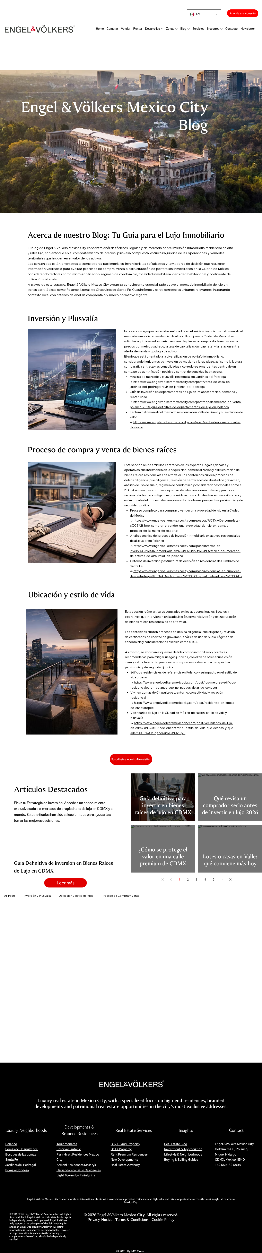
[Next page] (222, 879)
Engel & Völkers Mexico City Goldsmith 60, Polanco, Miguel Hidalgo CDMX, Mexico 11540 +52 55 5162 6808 (234, 1154)
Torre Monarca (66, 1144)
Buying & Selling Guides (181, 1159)
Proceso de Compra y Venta (120, 896)
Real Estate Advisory (125, 1165)
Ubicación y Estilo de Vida (76, 896)
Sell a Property (121, 1149)
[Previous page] (170, 879)
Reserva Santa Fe (68, 1149)
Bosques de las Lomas (20, 1154)
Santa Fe (11, 1159)
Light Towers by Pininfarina (75, 1175)
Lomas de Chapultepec (21, 1149)
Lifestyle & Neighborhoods (183, 1154)
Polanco (11, 1144)
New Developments (124, 1159)
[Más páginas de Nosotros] (221, 29)
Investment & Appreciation (183, 1149)
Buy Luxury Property (125, 1144)
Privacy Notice (100, 1219)
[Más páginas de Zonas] (176, 29)
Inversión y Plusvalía (37, 896)
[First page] (162, 879)
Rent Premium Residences (129, 1154)
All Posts (10, 896)
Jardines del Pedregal (20, 1165)
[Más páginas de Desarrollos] (162, 29)
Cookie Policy (162, 1219)
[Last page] (231, 879)
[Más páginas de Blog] (188, 29)
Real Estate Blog (175, 1144)
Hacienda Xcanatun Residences (78, 1170)
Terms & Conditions (132, 1219)
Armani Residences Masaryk (76, 1165)
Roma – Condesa (17, 1170)
